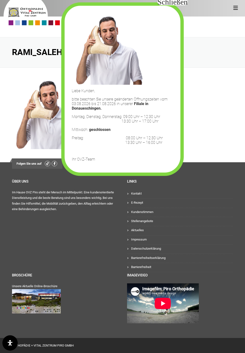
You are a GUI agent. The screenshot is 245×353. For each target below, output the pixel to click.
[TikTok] (47, 163)
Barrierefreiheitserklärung (148, 258)
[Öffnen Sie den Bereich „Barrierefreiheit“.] (10, 343)
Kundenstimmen (142, 212)
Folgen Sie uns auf (29, 163)
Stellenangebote (142, 221)
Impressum (139, 239)
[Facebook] (54, 163)
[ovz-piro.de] (32, 13)
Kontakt (136, 193)
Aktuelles (137, 230)
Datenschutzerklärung (146, 248)
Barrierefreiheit (141, 267)
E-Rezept (137, 202)
